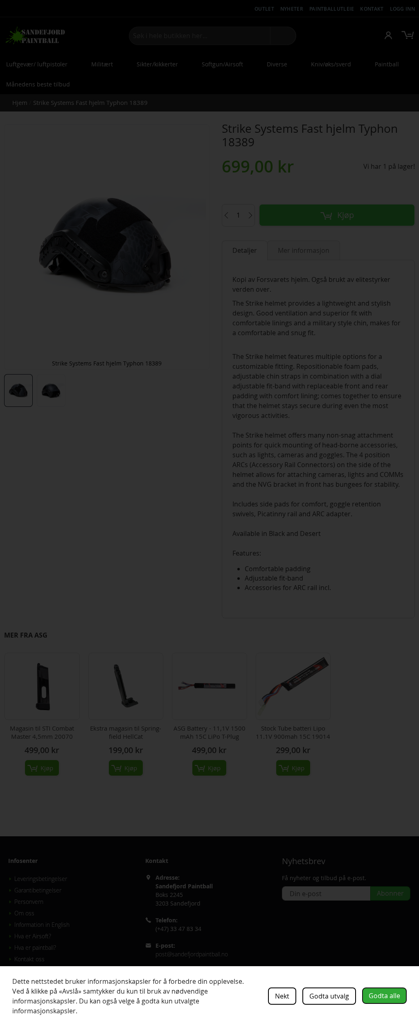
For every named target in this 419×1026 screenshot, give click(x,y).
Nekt (282, 996)
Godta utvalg (329, 996)
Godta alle (384, 995)
